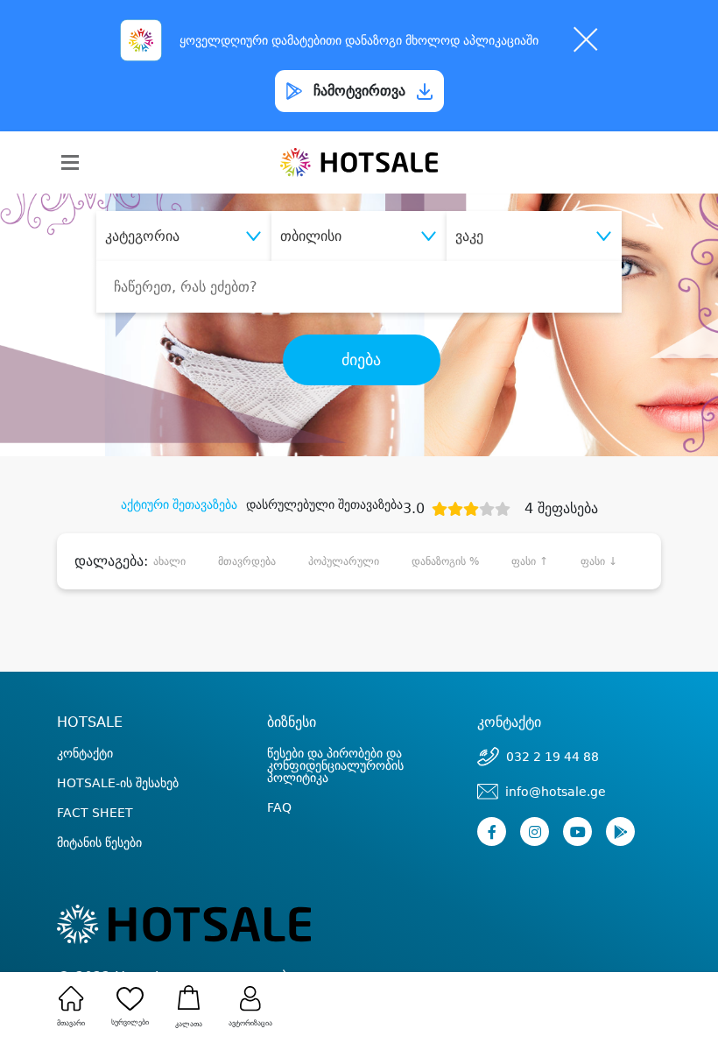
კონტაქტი (85, 753)
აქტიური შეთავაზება (179, 504)
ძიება (361, 360)
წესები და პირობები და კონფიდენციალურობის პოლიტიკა (335, 765)
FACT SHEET (95, 813)
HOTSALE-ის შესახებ (118, 783)
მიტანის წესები (99, 842)
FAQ (279, 807)
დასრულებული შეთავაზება (324, 504)
